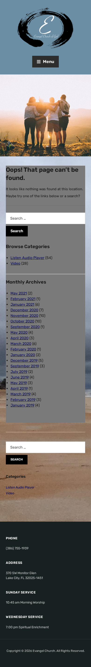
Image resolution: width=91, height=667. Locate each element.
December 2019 (24, 360)
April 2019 (19, 388)
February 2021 (22, 299)
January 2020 (22, 355)
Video (15, 263)
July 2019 (18, 371)
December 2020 (24, 310)
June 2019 (19, 377)
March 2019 (20, 394)
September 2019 (24, 366)
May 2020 (19, 332)
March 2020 (20, 343)
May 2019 (18, 383)
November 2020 (24, 315)
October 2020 (22, 321)
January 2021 (22, 304)
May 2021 (18, 293)
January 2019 (22, 405)
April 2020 (19, 338)
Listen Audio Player (27, 258)
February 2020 (23, 349)
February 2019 (22, 399)
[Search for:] (45, 218)
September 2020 (25, 327)
